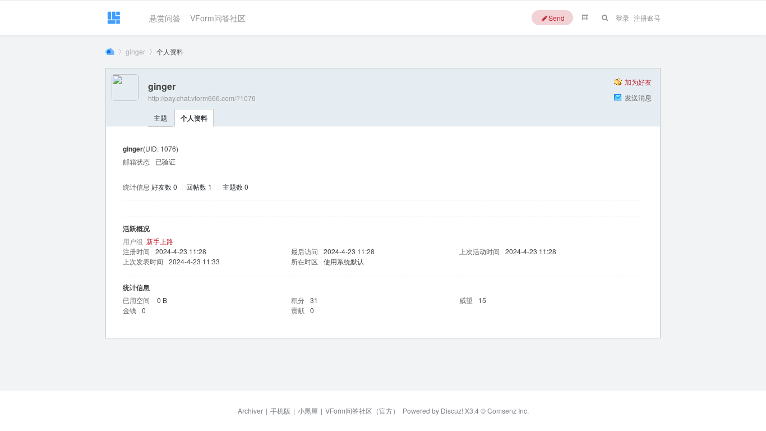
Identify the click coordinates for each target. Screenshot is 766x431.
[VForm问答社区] (113, 23)
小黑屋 (308, 410)
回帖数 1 (199, 186)
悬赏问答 (165, 16)
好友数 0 (164, 186)
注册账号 (647, 17)
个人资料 (194, 118)
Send (556, 17)
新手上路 (159, 241)
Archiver (250, 410)
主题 (160, 117)
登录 (622, 17)
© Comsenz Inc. (504, 410)
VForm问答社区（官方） (362, 410)
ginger (135, 51)
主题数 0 (235, 186)
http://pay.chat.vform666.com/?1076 (202, 98)
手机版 (280, 410)
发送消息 (638, 97)
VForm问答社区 (218, 16)
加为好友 (638, 81)
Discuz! (452, 410)
